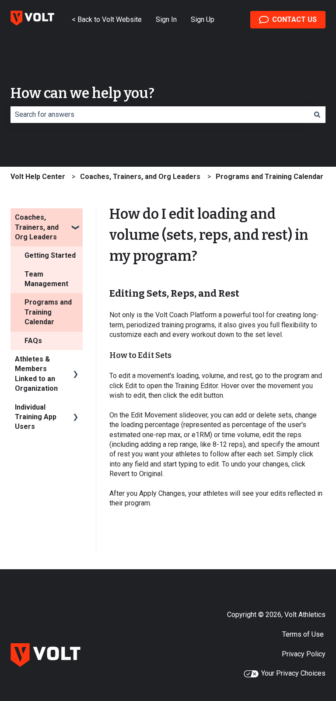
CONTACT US (294, 19)
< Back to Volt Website (107, 19)
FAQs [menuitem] (33, 340)
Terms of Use (304, 634)
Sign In (166, 19)
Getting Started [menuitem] (50, 255)
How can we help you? (82, 93)
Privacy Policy (304, 654)
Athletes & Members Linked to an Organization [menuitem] (36, 374)
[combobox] (159, 114)
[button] (76, 218)
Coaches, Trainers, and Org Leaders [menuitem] (37, 227)
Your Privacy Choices (293, 673)
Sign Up (202, 19)
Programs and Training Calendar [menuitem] (48, 312)
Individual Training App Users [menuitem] (35, 417)
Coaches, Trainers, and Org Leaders (140, 176)
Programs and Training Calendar (269, 176)
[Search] (317, 114)
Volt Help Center (37, 176)
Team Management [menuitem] (46, 279)
